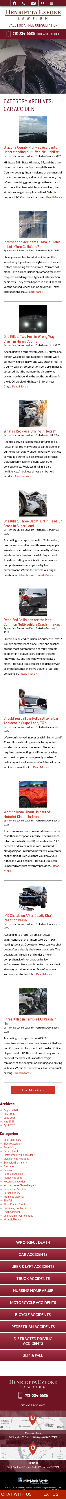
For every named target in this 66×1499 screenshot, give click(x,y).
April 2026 (9, 1125)
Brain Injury (10, 1147)
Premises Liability (14, 1196)
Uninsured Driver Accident (18, 1215)
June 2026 (10, 1117)
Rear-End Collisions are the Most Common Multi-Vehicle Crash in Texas (32, 621)
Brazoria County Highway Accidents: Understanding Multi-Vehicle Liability (31, 149)
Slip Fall (8, 1200)
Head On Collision (13, 1173)
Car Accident (11, 1151)
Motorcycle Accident (15, 1181)
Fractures (9, 1166)
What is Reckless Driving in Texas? (30, 431)
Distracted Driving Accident (19, 1154)
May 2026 (9, 1121)
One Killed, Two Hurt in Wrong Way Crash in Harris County (29, 338)
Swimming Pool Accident (17, 1208)
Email (33, 3)
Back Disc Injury (12, 1139)
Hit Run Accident (13, 1177)
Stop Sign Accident (14, 1204)
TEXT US (49, 1494)
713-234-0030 (24, 33)
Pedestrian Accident (15, 1189)
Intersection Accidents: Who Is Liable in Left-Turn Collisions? (32, 244)
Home (14, 3)
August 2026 (11, 1110)
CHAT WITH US (16, 1494)
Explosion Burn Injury (15, 1162)
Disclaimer (39, 1405)
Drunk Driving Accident (16, 1158)
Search (42, 3)
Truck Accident (12, 1211)
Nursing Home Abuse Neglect (20, 1185)
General (8, 1170)
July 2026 (9, 1113)
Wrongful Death (12, 1219)
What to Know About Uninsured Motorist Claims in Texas (27, 814)
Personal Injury (12, 1192)
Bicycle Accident (13, 1143)
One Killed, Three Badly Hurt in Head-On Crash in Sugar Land (33, 523)
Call (23, 3)
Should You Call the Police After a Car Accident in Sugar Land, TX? (31, 720)
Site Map (25, 1405)
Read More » (54, 197)
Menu (51, 3)
